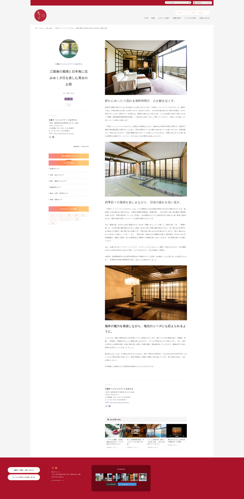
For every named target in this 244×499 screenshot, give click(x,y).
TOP (146, 18)
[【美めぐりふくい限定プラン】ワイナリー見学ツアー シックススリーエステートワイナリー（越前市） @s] (134, 477)
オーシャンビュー (66, 219)
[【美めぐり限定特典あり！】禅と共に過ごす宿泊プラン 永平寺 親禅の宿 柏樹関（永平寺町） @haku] (99, 477)
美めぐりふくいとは (183, 12)
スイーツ (53, 219)
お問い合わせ (204, 18)
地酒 (69, 215)
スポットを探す (164, 18)
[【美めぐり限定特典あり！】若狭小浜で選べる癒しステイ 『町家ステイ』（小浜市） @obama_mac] (108, 477)
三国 (68, 105)
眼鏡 (76, 215)
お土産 (53, 223)
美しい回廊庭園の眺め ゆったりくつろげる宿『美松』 (135, 442)
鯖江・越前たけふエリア (58, 181)
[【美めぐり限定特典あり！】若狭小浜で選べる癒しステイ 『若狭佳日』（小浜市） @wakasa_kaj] (117, 477)
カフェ (61, 215)
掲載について (202, 12)
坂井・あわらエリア (57, 175)
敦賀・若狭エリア (56, 199)
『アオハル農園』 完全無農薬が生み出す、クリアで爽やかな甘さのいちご (115, 442)
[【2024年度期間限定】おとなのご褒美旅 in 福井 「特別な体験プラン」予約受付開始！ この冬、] (143, 477)
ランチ (53, 215)
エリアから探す (190, 18)
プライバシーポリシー (58, 476)
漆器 (77, 219)
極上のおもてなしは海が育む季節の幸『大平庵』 (176, 441)
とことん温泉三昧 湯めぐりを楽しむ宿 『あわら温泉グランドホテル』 (156, 442)
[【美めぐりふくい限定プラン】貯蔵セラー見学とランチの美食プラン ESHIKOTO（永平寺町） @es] (125, 477)
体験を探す (177, 18)
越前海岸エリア (55, 187)
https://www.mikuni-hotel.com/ (64, 133)
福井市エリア (54, 169)
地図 (76, 123)
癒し (84, 215)
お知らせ (194, 12)
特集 (153, 18)
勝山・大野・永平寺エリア (59, 193)
